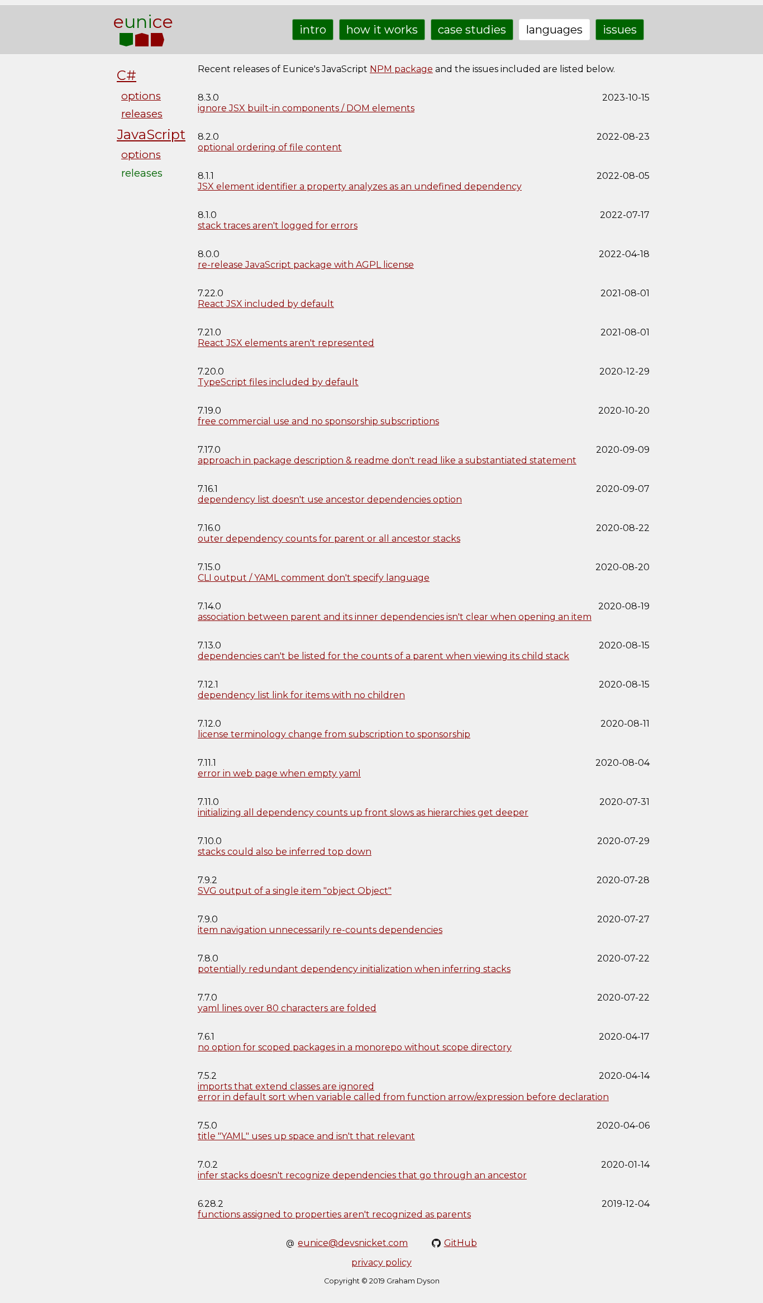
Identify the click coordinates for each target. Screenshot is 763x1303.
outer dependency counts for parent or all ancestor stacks (329, 538)
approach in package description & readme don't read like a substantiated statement (387, 460)
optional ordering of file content (270, 147)
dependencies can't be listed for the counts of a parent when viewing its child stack (383, 656)
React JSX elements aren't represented (286, 343)
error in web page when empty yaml (279, 773)
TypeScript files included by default (278, 382)
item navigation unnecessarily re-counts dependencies (320, 930)
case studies (472, 29)
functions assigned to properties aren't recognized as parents (334, 1214)
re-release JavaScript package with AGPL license (306, 264)
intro (312, 29)
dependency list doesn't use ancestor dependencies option (330, 499)
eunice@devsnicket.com (353, 1243)
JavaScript (151, 134)
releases (142, 113)
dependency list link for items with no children (301, 695)
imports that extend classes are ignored (286, 1086)
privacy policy (381, 1262)
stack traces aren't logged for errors (277, 225)
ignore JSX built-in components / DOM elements (306, 108)
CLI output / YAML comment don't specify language (314, 577)
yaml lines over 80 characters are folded (287, 1008)
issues (620, 29)
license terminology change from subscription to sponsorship (334, 734)
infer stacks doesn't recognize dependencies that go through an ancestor (362, 1175)
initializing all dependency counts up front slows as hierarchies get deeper (363, 812)
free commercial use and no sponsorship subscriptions (318, 421)
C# (126, 75)
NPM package (401, 69)
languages (554, 29)
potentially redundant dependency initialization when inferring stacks (354, 969)
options (141, 95)
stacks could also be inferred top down (284, 851)
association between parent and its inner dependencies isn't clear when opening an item (395, 617)
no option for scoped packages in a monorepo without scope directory (355, 1047)
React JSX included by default (266, 303)
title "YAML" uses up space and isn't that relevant (306, 1136)
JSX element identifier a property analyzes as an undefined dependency (360, 186)
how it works (382, 29)
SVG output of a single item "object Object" (295, 890)
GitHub (460, 1243)
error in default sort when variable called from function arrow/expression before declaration (403, 1097)
